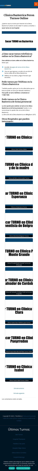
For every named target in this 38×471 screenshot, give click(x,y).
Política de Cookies (8, 418)
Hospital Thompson (19, 439)
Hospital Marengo (19, 457)
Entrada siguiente (19, 393)
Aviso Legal (17, 418)
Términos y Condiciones (27, 418)
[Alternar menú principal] (36, 4)
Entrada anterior (19, 388)
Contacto (19, 420)
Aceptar (11, 468)
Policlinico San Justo (19, 444)
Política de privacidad (23, 468)
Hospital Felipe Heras (19, 448)
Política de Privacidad (28, 416)
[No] (36, 465)
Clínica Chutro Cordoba (19, 452)
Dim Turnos (19, 434)
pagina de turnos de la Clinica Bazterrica (17, 68)
